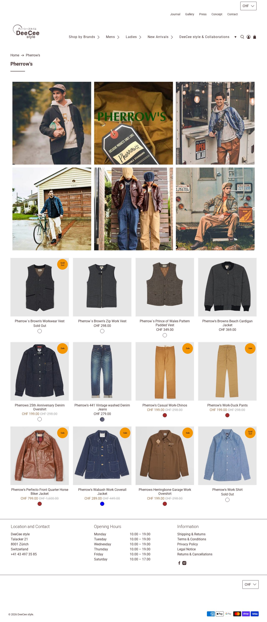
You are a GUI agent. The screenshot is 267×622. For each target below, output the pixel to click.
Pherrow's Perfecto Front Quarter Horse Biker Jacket (39, 492)
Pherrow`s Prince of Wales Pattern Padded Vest (165, 323)
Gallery (189, 14)
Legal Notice (186, 549)
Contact (232, 14)
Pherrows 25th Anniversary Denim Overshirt (40, 407)
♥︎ (235, 37)
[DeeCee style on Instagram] (184, 564)
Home (14, 55)
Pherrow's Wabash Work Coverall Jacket (102, 492)
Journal (175, 14)
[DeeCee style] (26, 32)
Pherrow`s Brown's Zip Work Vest (102, 321)
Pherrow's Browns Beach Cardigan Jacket (227, 323)
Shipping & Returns (191, 534)
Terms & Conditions (191, 539)
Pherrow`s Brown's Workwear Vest (39, 321)
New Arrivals (158, 37)
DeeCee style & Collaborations (204, 37)
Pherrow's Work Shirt (227, 490)
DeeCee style (25, 614)
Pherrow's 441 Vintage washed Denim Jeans (102, 407)
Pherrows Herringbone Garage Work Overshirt (165, 492)
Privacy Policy (187, 544)
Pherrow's (33, 55)
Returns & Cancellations (194, 554)
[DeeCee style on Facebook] (179, 564)
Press (203, 14)
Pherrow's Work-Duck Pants (227, 405)
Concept (217, 14)
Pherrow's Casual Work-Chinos (164, 405)
